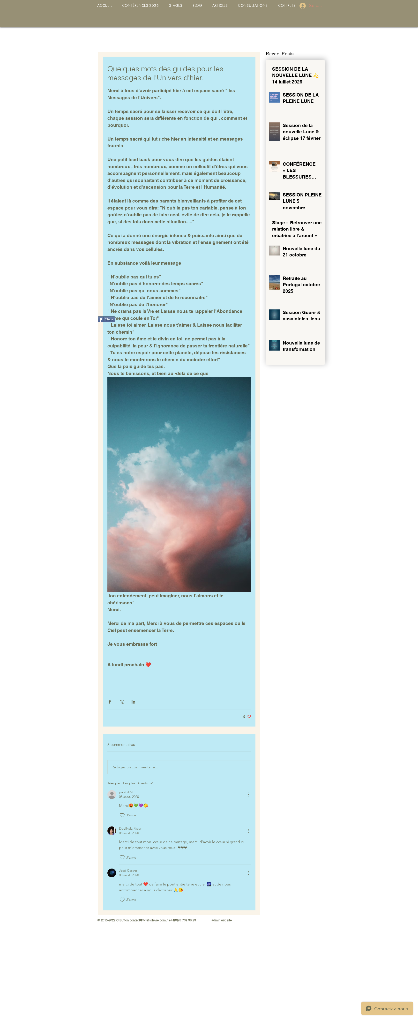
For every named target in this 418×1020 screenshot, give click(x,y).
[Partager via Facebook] (109, 701)
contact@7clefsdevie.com (148, 920)
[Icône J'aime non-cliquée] (122, 815)
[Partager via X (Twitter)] (121, 701)
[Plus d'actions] (248, 794)
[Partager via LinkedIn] (133, 701)
